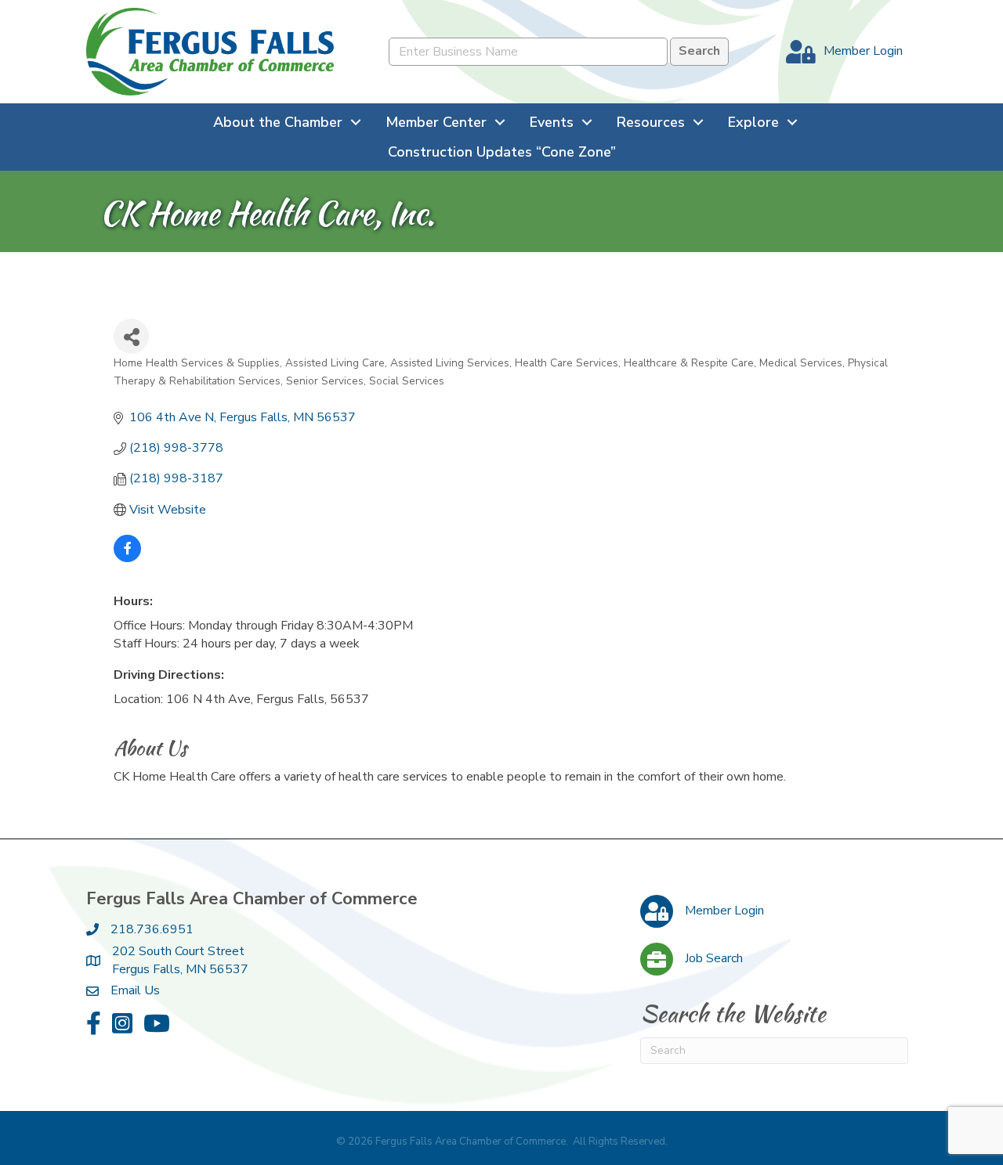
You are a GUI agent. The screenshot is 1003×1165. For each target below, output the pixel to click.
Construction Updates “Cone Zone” (502, 151)
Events (552, 122)
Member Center (436, 122)
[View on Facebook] (127, 558)
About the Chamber (277, 122)
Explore (753, 122)
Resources (651, 122)
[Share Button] (131, 336)
